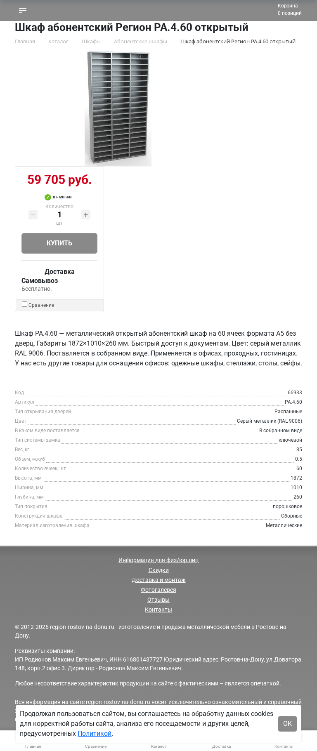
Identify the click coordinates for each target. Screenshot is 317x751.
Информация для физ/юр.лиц (158, 560)
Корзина (288, 6)
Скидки (159, 570)
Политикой (94, 733)
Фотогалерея (158, 589)
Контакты (158, 609)
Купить (59, 243)
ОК (287, 723)
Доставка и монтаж (159, 580)
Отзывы (158, 599)
